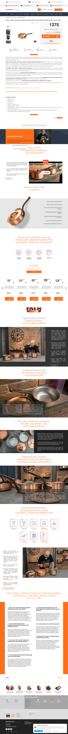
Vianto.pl (30, 714)
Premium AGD (38, 14)
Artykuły (51, 14)
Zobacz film (9, 178)
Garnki (12, 14)
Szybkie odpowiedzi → (20, 150)
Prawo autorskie (19, 716)
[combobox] (30, 9)
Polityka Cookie (28, 704)
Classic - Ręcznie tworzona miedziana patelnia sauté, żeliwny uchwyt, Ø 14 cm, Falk (9, 287)
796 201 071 (46, 5)
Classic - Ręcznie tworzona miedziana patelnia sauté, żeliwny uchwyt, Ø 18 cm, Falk (58, 287)
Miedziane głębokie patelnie (21, 17)
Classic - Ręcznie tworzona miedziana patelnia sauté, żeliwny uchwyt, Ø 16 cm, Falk (21, 287)
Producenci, (27, 721)
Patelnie (16, 14)
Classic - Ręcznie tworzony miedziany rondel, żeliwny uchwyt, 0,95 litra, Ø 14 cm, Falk (34, 288)
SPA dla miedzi (54, 365)
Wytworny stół (45, 14)
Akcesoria (32, 14)
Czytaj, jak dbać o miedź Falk (8, 588)
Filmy (56, 14)
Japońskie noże (26, 14)
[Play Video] (46, 173)
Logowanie (44, 9)
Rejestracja (50, 9)
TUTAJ (55, 91)
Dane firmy (18, 713)
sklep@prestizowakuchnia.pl (57, 5)
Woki (21, 14)
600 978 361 (41, 5)
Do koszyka (46, 36)
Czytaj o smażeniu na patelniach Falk (34, 413)
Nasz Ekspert (18, 714)
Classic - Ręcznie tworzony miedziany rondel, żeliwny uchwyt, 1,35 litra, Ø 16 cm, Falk (46, 288)
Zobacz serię (34, 271)
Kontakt (60, 14)
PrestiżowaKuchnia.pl (9, 17)
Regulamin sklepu (28, 700)
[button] (2, 288)
